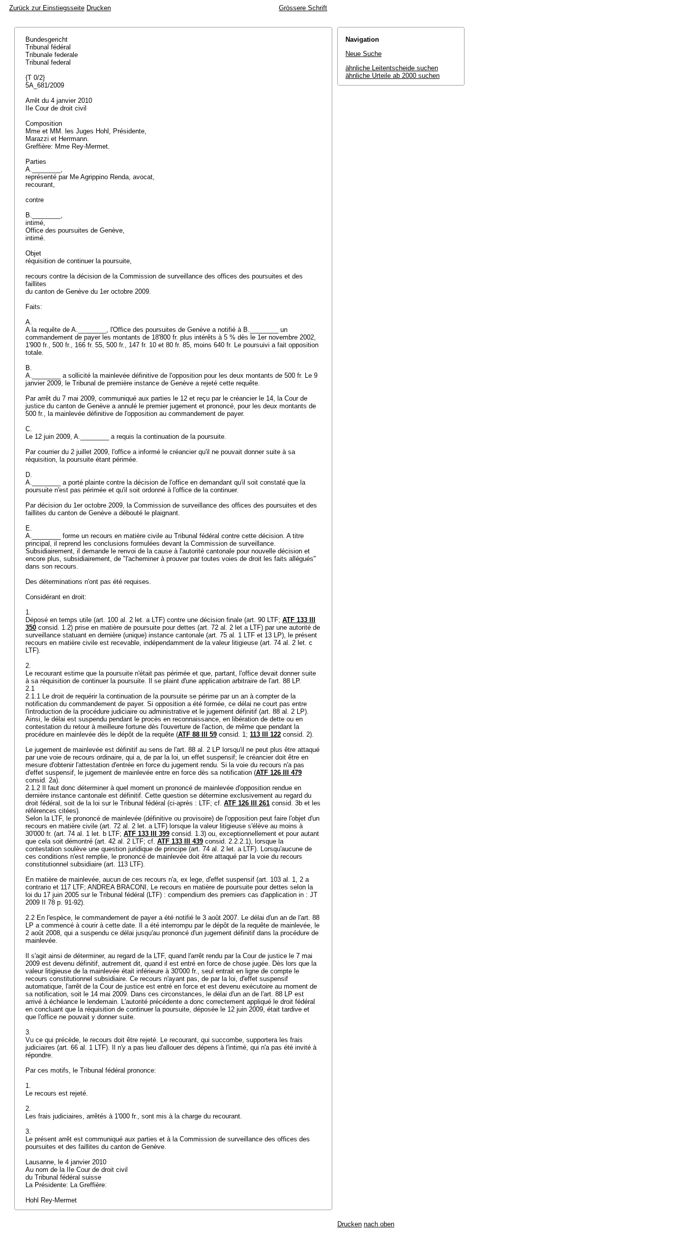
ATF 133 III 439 (180, 841)
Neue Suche (363, 54)
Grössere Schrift (303, 8)
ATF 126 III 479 (279, 772)
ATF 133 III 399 (146, 833)
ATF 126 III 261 (247, 803)
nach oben (379, 1224)
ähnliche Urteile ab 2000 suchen (392, 75)
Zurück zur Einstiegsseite (46, 8)
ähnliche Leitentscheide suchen (391, 68)
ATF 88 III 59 (197, 734)
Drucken (98, 8)
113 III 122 (265, 734)
